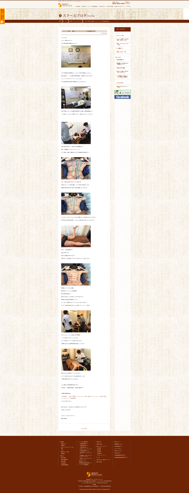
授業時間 (63, 453)
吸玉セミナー (117, 441)
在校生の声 (99, 441)
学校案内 (77, 6)
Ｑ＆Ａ (62, 450)
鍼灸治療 (99, 449)
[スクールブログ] (122, 93)
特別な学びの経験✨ (121, 67)
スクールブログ (118, 448)
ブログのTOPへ (84, 428)
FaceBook (117, 452)
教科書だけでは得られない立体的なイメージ (123, 64)
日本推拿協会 (117, 446)
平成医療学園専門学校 (119, 455)
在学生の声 (102, 6)
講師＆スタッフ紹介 (65, 451)
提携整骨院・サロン (119, 444)
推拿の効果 (63, 461)
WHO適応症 (63, 463)
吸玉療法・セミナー (83, 461)
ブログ (66, 21)
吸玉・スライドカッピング (76, 21)
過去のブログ (117, 450)
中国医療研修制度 (64, 464)
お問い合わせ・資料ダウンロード (103, 459)
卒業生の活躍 (109, 6)
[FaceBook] (122, 98)
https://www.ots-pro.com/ (102, 482)
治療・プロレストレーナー (119, 6)
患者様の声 (99, 453)
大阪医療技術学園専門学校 (120, 457)
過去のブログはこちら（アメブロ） (123, 87)
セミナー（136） (120, 35)
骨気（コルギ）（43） (122, 51)
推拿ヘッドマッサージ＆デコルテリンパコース (85, 459)
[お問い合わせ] (120, 3)
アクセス (128, 6)
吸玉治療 (99, 451)
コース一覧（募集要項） (93, 6)
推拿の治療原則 (64, 459)
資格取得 (63, 445)
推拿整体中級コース (83, 445)
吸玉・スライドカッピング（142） (123, 44)
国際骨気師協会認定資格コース (85, 462)
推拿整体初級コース (83, 443)
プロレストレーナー (101, 455)
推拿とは (84, 6)
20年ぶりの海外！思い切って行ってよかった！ (123, 72)
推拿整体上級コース (83, 447)
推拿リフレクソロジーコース (85, 448)
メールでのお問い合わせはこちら (89, 482)
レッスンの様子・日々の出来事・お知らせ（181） (123, 39)
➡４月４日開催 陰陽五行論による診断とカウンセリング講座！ (75, 305)
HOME (60, 21)
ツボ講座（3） (120, 48)
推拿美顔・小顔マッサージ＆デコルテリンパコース (85, 456)
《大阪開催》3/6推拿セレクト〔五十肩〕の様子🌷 (122, 77)
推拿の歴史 (63, 457)
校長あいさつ (63, 443)
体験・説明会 (99, 461)
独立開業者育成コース (84, 450)
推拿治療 (99, 448)
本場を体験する (120, 59)
